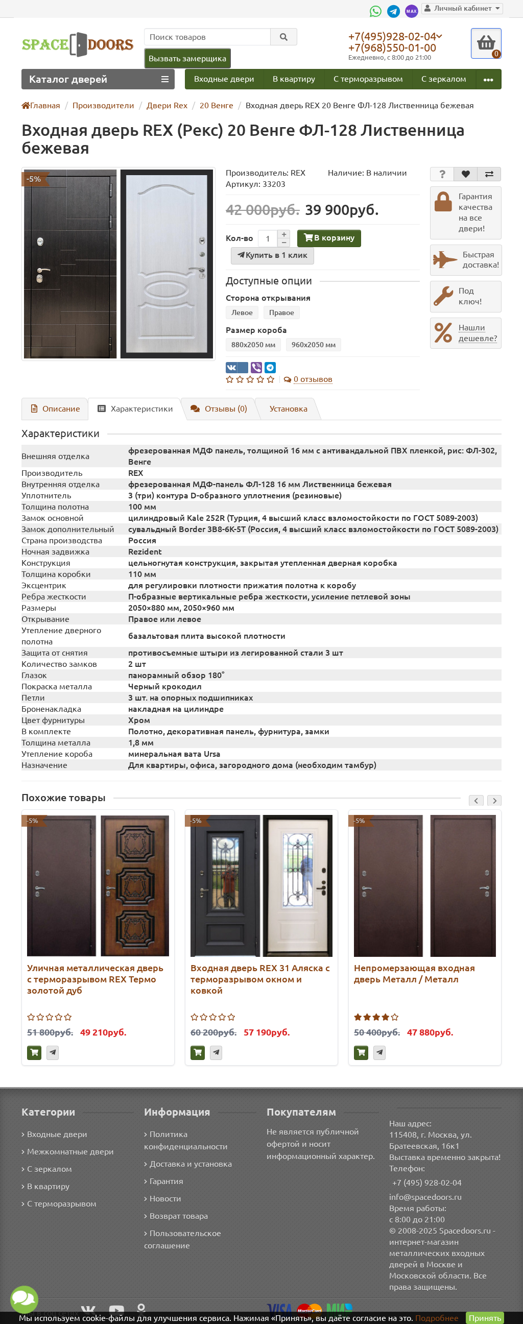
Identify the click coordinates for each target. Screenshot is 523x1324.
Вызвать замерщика (187, 58)
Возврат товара (179, 1215)
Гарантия (166, 1181)
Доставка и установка (191, 1163)
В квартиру (294, 78)
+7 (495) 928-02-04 (427, 1182)
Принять (485, 1317)
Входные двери (224, 78)
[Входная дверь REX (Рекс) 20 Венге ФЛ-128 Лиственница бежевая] (118, 264)
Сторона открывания (268, 297)
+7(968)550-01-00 (392, 47)
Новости (165, 1198)
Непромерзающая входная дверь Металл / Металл (414, 973)
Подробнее (437, 1317)
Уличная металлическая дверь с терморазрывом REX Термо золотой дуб (95, 978)
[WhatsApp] (377, 11)
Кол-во (239, 238)
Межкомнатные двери (70, 1151)
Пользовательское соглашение (182, 1239)
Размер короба (256, 329)
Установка (288, 408)
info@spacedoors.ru (425, 1196)
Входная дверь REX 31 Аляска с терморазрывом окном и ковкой (260, 978)
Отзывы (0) (226, 408)
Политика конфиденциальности (186, 1140)
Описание (61, 408)
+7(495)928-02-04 (392, 36)
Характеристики (142, 408)
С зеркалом (443, 78)
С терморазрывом (368, 78)
